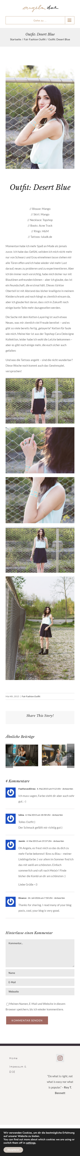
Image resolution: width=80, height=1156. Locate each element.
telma (21, 814)
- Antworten (67, 788)
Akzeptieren (13, 1149)
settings (31, 1143)
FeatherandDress (27, 788)
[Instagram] (60, 1058)
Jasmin (21, 841)
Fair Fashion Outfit (31, 696)
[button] (9, 756)
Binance (22, 898)
